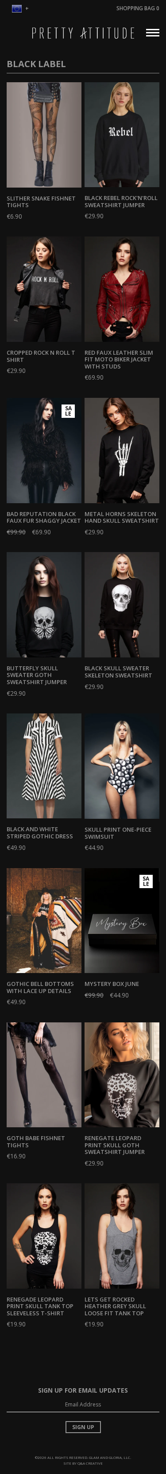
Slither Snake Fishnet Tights (41, 201)
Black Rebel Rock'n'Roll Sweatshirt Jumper (121, 201)
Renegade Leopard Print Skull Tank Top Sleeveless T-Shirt (40, 1306)
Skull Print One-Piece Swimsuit (118, 833)
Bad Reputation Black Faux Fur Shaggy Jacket (44, 517)
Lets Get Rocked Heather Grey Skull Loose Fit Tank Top (115, 1306)
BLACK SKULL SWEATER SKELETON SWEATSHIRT (118, 671)
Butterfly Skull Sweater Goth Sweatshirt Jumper (37, 675)
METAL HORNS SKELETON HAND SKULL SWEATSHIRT (122, 517)
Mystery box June (112, 984)
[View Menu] (153, 31)
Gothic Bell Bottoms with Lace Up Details (40, 987)
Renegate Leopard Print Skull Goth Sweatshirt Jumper (115, 1145)
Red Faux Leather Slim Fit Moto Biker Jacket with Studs (119, 359)
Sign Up (83, 1427)
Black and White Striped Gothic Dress (40, 832)
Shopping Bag (137, 8)
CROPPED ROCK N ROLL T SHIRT (41, 356)
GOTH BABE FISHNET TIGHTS (36, 1141)
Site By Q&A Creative (83, 1463)
